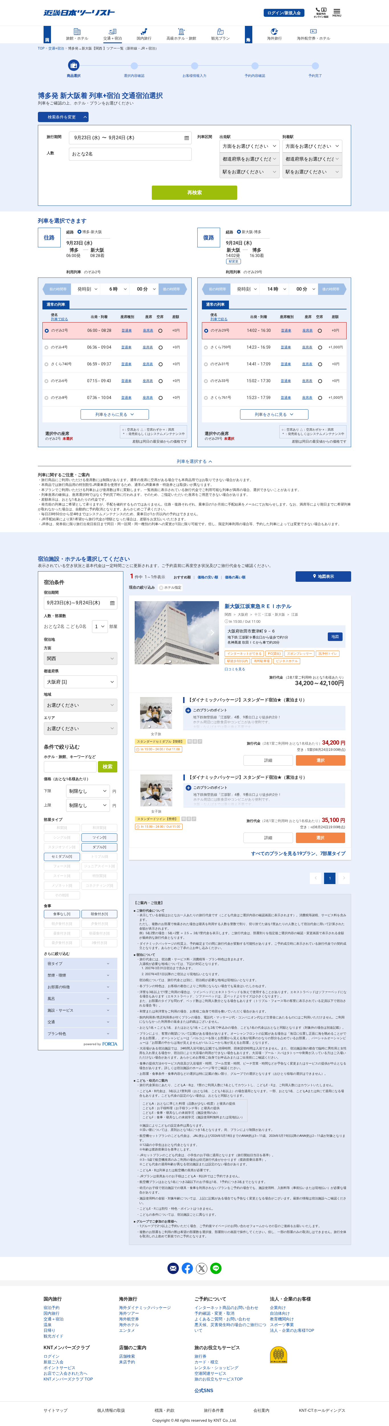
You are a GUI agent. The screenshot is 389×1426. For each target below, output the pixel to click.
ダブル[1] (99, 847)
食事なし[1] (61, 914)
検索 (107, 766)
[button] (284, 13)
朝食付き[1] (99, 914)
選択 (321, 760)
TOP (41, 48)
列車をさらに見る (111, 414)
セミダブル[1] (62, 856)
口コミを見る (235, 669)
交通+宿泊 (56, 48)
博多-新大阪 (92, 232)
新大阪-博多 (251, 232)
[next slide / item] (212, 632)
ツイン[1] (99, 837)
